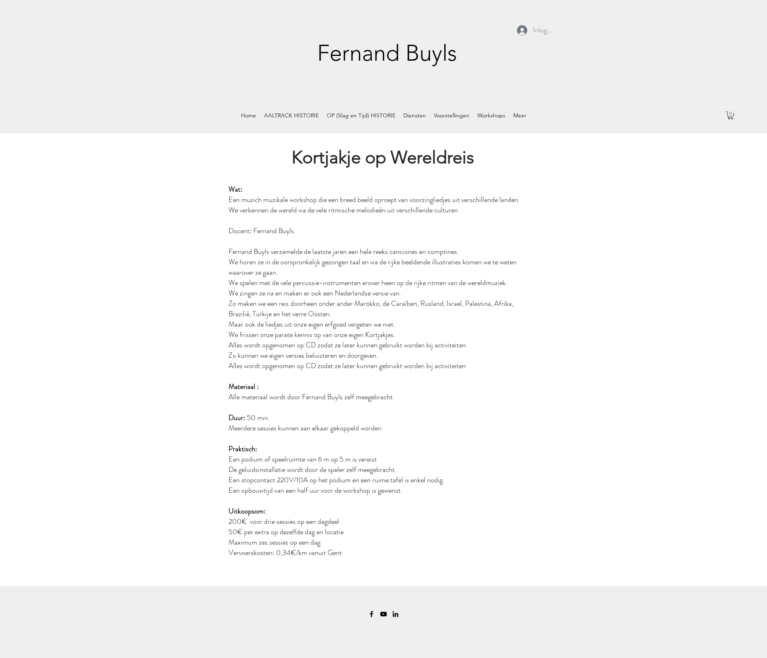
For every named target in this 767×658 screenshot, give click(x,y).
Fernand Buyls (387, 53)
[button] (730, 115)
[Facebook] (372, 614)
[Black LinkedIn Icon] (395, 614)
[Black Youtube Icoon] (383, 614)
